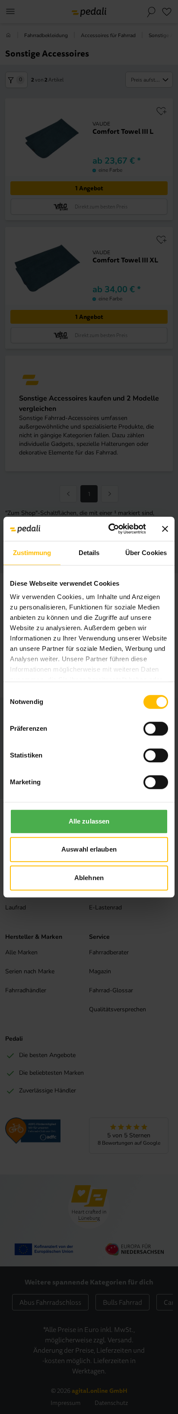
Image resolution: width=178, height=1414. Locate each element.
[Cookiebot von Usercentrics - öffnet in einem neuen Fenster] (110, 528)
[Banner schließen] (165, 529)
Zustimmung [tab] (32, 552)
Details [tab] (89, 552)
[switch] (155, 728)
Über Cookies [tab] (146, 552)
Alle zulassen (89, 821)
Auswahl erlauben (89, 849)
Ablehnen (89, 877)
